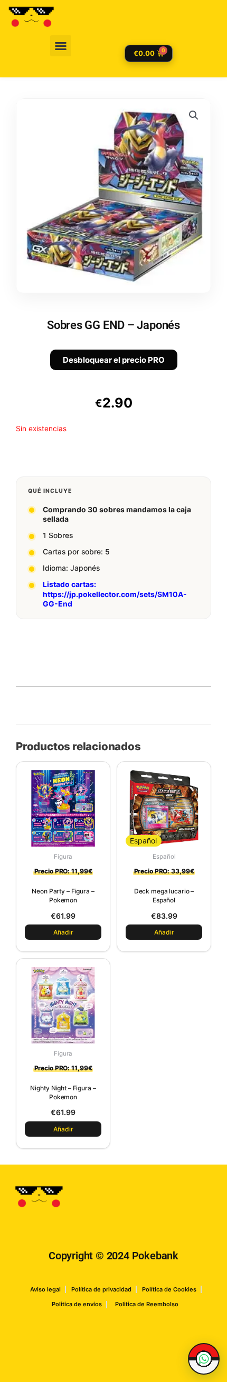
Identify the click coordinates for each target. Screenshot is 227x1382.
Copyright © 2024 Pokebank (113, 1255)
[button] (60, 45)
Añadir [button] (63, 932)
